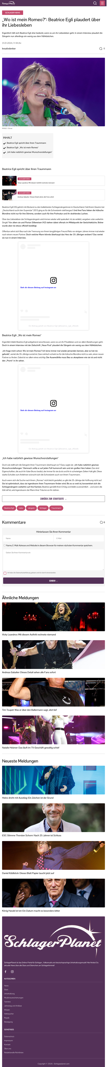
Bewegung (8, 1022)
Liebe (21, 508)
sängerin (31, 508)
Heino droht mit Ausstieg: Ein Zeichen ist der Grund (28, 797)
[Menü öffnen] (102, 3)
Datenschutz (9, 1036)
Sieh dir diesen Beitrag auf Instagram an (38, 287)
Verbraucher (9, 1014)
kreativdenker (9, 48)
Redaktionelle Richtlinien (13, 1052)
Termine (7, 1002)
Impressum (8, 1040)
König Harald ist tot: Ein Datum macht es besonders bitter (31, 910)
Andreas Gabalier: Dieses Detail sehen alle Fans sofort (36, 197)
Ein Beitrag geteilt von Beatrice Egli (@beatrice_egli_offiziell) (53, 326)
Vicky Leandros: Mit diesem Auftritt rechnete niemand (36, 183)
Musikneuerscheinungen (13, 997)
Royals (6, 1018)
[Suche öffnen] (95, 3)
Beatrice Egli (9, 508)
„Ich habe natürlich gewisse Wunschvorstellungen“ (29, 152)
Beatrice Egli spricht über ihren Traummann (26, 143)
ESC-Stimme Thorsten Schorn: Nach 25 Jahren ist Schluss (31, 835)
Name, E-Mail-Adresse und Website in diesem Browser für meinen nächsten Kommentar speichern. (49, 545)
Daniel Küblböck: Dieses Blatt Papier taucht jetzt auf (28, 873)
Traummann (56, 508)
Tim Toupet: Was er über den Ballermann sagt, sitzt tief (29, 710)
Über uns (7, 1048)
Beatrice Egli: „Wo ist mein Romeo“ (22, 147)
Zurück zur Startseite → (53, 498)
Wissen (7, 1010)
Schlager (43, 508)
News (6, 985)
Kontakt (7, 1044)
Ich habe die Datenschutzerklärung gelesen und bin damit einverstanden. (31, 573)
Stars (6, 989)
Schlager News (12, 12)
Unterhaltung (9, 993)
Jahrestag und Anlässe (13, 1006)
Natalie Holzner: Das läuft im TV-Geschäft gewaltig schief (30, 747)
